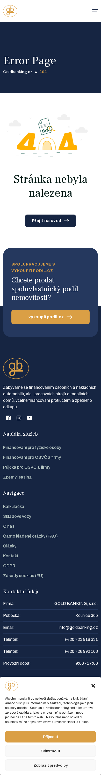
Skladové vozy (17, 516)
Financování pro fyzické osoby (32, 447)
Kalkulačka (13, 506)
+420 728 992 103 (81, 651)
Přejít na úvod (46, 220)
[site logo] (10, 11)
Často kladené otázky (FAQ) (30, 536)
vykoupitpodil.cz (46, 317)
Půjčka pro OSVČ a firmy (26, 467)
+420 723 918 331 (81, 639)
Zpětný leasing (17, 477)
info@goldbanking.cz (78, 627)
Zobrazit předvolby (50, 765)
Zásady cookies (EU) (23, 575)
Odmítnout (50, 751)
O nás (9, 526)
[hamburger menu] (95, 11)
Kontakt (10, 556)
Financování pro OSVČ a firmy (32, 457)
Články (9, 546)
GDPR (9, 566)
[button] (93, 685)
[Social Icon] (8, 418)
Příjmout (50, 737)
